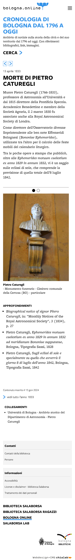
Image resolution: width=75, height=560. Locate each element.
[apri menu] (70, 8)
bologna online (17, 518)
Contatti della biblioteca (17, 453)
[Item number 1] (33, 190)
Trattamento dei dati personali (21, 493)
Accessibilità (11, 480)
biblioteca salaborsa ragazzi (30, 512)
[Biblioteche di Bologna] (64, 539)
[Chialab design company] (52, 554)
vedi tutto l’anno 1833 (20, 397)
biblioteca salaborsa (22, 506)
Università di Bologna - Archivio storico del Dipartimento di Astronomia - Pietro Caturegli (36, 416)
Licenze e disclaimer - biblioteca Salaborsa (27, 486)
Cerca (10, 52)
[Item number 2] (38, 190)
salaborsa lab (16, 523)
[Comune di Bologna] (46, 542)
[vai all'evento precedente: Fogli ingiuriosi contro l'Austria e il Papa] (5, 63)
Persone (9, 459)
